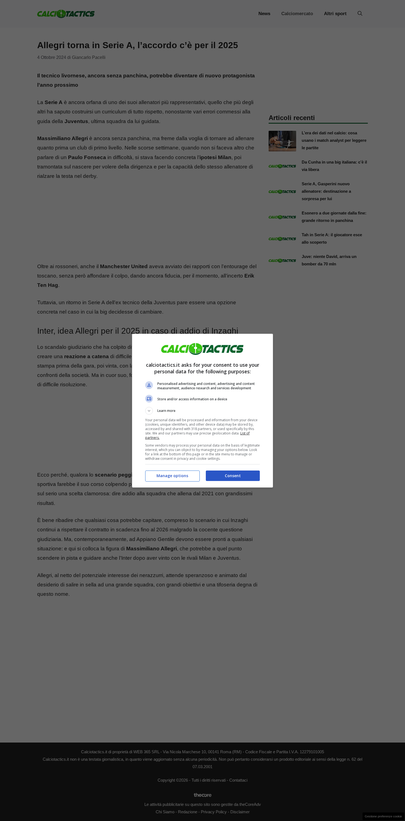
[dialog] (202, 411)
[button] (202, 411)
